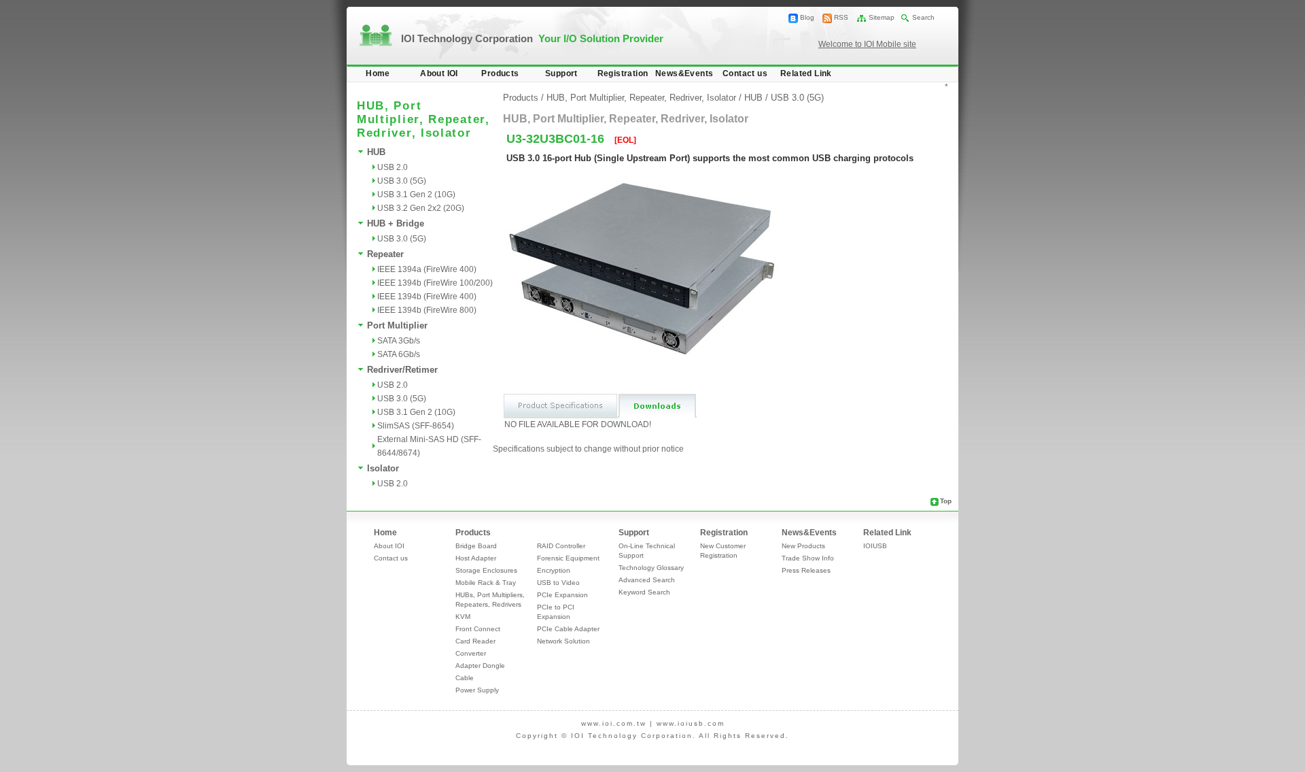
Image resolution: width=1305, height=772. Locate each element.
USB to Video (558, 582)
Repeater (385, 254)
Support (561, 73)
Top (946, 501)
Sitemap (881, 17)
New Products (803, 546)
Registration (622, 73)
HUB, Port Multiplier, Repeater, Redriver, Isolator (641, 98)
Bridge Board (476, 546)
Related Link (806, 73)
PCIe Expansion (562, 595)
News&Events (684, 73)
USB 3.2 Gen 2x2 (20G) (420, 208)
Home (378, 73)
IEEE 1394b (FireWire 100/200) (435, 283)
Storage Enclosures (486, 570)
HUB (376, 152)
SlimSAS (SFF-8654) (415, 426)
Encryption (553, 570)
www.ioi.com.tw (613, 723)
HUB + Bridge (395, 223)
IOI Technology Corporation (532, 38)
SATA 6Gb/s (398, 354)
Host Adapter (475, 558)
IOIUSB (875, 546)
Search (923, 17)
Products (500, 73)
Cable (464, 678)
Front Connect (477, 629)
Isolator (383, 468)
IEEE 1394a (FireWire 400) (426, 269)
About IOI (439, 73)
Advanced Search (647, 580)
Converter (470, 653)
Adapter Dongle (480, 665)
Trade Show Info (808, 558)
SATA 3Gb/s (398, 341)
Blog (807, 17)
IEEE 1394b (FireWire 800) (426, 310)
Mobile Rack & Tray (485, 582)
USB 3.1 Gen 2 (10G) (416, 194)
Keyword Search (644, 592)
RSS (841, 17)
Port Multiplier (397, 325)
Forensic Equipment (568, 558)
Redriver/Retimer (402, 370)
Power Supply (477, 690)
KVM (462, 616)
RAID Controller (561, 546)
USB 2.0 (392, 167)
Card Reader (475, 641)
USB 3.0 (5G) (401, 181)
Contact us (745, 73)
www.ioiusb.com (691, 723)
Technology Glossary (651, 567)
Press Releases (806, 570)
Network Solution (563, 641)
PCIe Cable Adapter (568, 629)
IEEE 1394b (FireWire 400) (426, 296)
